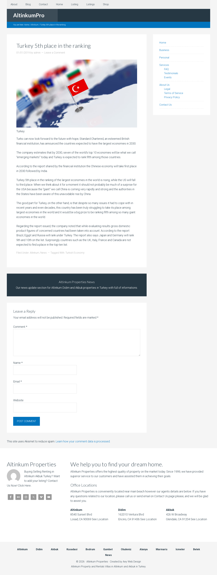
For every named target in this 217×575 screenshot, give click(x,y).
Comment (20, 326)
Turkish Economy (75, 252)
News (43, 252)
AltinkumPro (28, 15)
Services (164, 65)
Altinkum (34, 252)
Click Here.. (25, 485)
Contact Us (165, 104)
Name (18, 362)
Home (162, 42)
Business (164, 50)
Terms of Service (173, 93)
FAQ (166, 69)
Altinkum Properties (97, 561)
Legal (167, 89)
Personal (164, 57)
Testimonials (171, 73)
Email (17, 381)
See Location (99, 519)
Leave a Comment (54, 52)
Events (168, 77)
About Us (164, 84)
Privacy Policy (172, 97)
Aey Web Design (132, 561)
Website (18, 400)
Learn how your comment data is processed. (83, 441)
